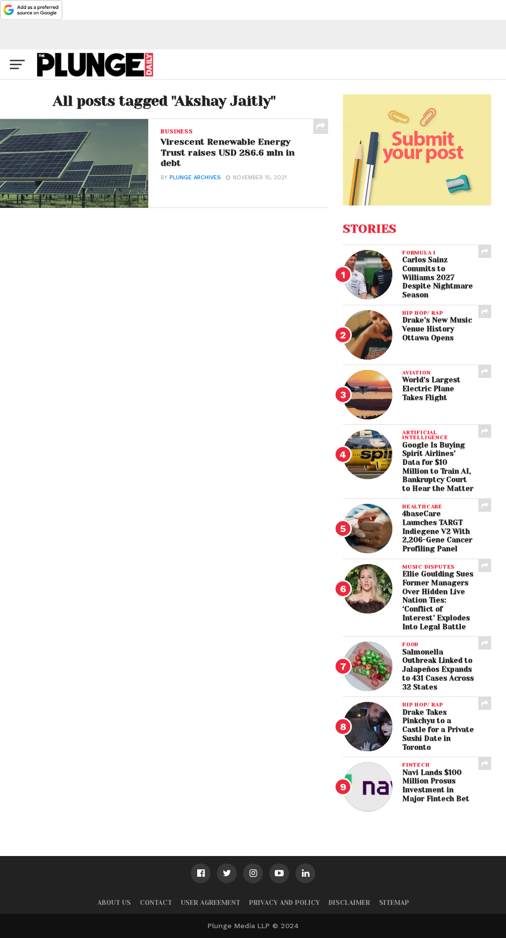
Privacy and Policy (284, 902)
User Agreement (210, 902)
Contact (156, 902)
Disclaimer (349, 902)
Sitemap (394, 902)
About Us (114, 902)
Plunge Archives (195, 177)
